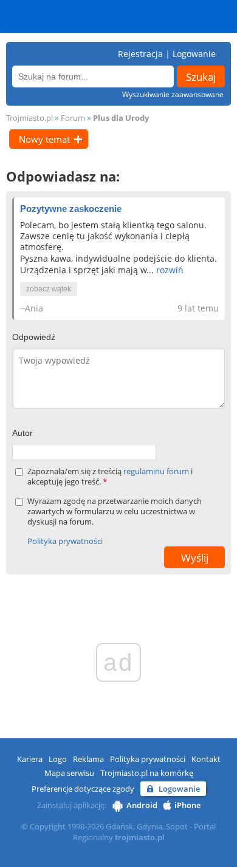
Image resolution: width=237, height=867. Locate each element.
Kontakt (206, 758)
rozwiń (170, 270)
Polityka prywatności (65, 541)
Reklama (88, 758)
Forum (73, 117)
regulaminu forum (157, 471)
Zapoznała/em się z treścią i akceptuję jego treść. (110, 476)
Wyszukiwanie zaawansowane (173, 94)
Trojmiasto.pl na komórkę (146, 772)
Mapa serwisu (69, 772)
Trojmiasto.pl (29, 117)
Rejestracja (140, 53)
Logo (58, 758)
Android (141, 805)
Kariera (30, 758)
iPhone (187, 805)
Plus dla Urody (121, 117)
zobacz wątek (48, 289)
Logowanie (194, 53)
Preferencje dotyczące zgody (83, 788)
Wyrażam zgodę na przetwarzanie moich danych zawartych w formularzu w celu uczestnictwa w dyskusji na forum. (114, 511)
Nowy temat (44, 139)
